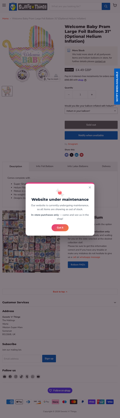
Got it (60, 227)
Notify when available (117, 86)
